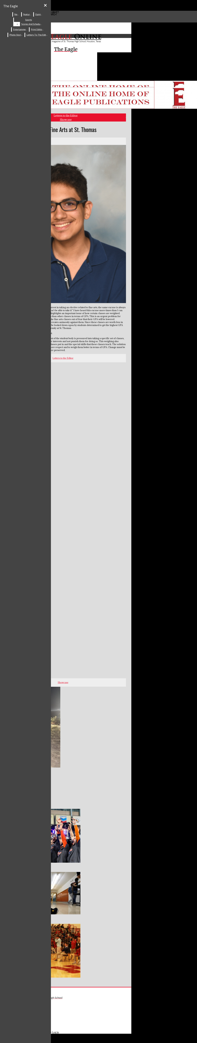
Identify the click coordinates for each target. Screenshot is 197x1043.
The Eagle (10, 6)
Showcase (66, 119)
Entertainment (20, 29)
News (17, 14)
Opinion (39, 14)
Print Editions (37, 29)
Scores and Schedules (32, 24)
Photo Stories (16, 34)
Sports (28, 19)
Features (27, 14)
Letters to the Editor (37, 34)
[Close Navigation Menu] (45, 5)
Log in (55, 1032)
